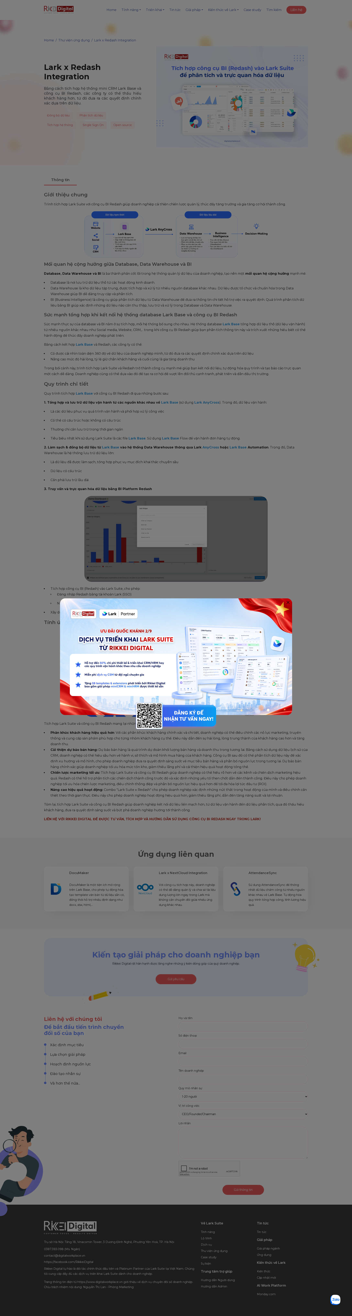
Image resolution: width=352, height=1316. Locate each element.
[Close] (288, 602)
